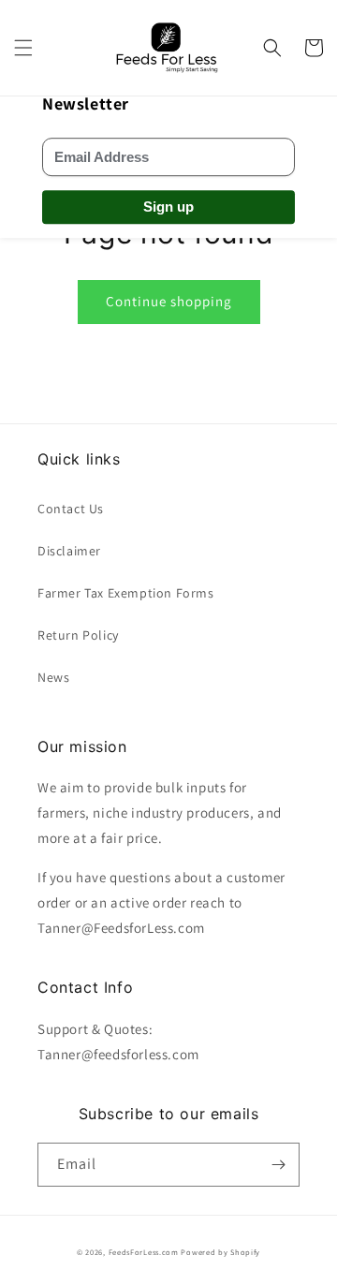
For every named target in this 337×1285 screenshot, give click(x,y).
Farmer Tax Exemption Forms (125, 592)
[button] (23, 47)
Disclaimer (69, 550)
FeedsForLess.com (144, 1252)
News (53, 677)
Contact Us (70, 508)
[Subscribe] (278, 1165)
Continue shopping (169, 301)
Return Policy (78, 635)
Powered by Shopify (220, 1252)
